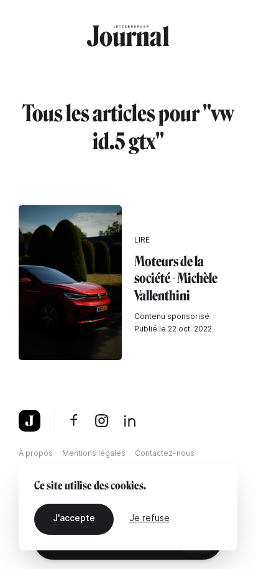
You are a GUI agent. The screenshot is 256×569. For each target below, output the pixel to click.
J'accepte (74, 517)
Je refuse (149, 517)
